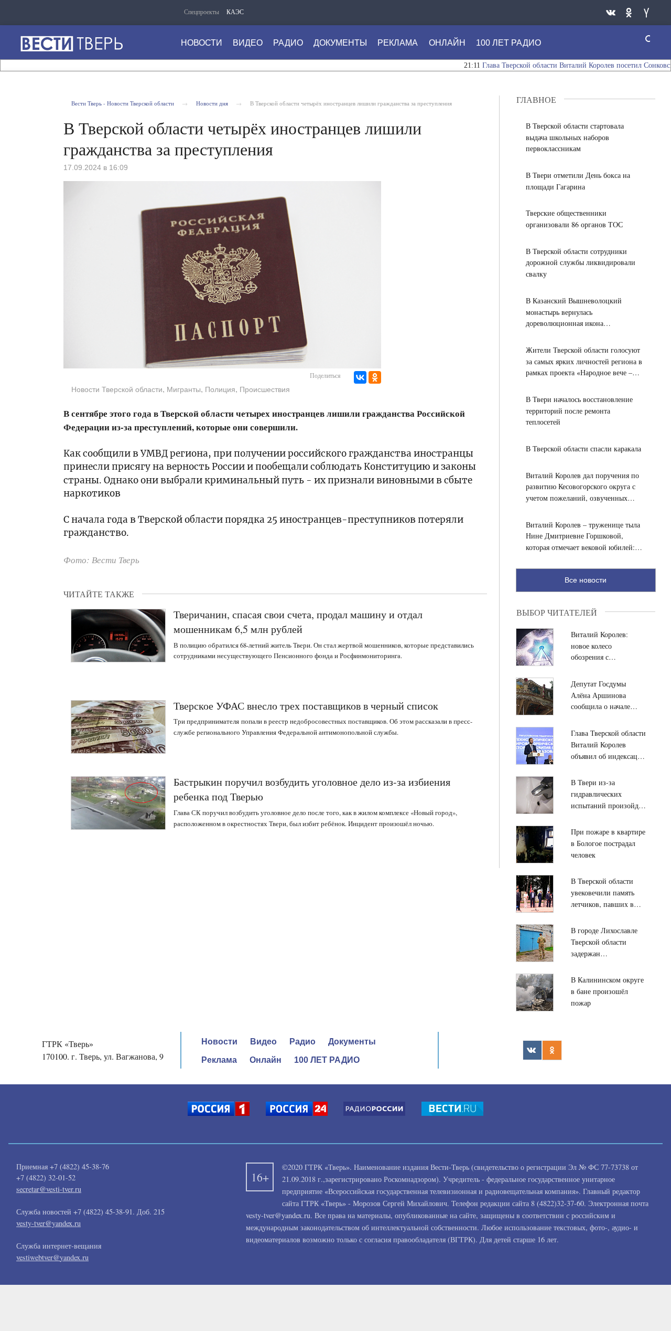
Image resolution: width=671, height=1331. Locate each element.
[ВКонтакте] (360, 377)
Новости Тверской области (117, 389)
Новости (201, 42)
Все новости (586, 580)
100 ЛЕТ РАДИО (508, 42)
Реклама (397, 42)
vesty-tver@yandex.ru (48, 1223)
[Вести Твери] (71, 43)
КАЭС (235, 11)
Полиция (220, 389)
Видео (248, 42)
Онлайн (447, 42)
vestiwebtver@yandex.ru (52, 1257)
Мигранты (184, 389)
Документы (340, 42)
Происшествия (265, 389)
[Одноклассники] (375, 377)
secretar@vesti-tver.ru (48, 1189)
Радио (288, 42)
